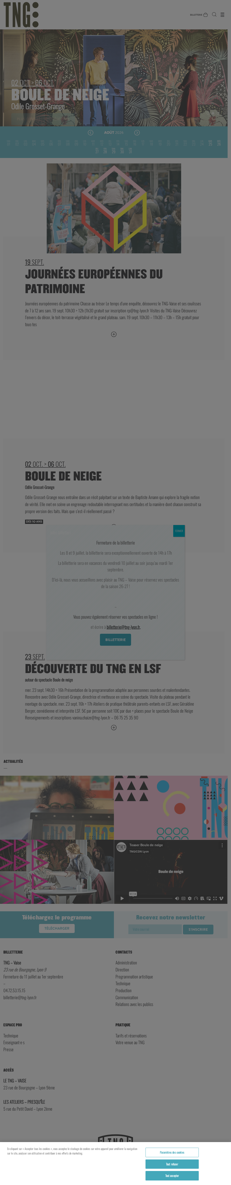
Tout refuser (172, 1164)
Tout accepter (172, 1175)
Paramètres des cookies (172, 1152)
